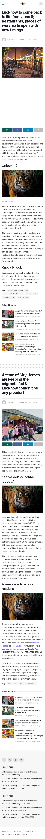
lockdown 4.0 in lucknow (18, 290)
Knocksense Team (16, 40)
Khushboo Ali (22, 316)
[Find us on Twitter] (10, 760)
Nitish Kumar (17, 646)
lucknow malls (31, 294)
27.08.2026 (32, 316)
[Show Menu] (3, 4)
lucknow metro (9, 297)
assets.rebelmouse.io (10, 201)
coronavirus (13, 684)
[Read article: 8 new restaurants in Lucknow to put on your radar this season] (8, 337)
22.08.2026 (32, 355)
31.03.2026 (33, 40)
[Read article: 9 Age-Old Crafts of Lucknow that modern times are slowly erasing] (8, 314)
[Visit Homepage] (22, 4)
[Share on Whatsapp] (7, 130)
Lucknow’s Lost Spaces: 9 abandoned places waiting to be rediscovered (27, 323)
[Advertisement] (22, 101)
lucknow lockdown (27, 684)
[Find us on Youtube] (21, 760)
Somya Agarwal (22, 339)
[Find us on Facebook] (4, 760)
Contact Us (29, 832)
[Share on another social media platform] (38, 130)
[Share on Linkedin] (28, 130)
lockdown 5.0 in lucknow (13, 294)
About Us (5, 832)
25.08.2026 (34, 339)
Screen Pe (17, 832)
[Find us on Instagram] (15, 760)
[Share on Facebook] (17, 130)
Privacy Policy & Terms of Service (14, 834)
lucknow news (23, 297)
